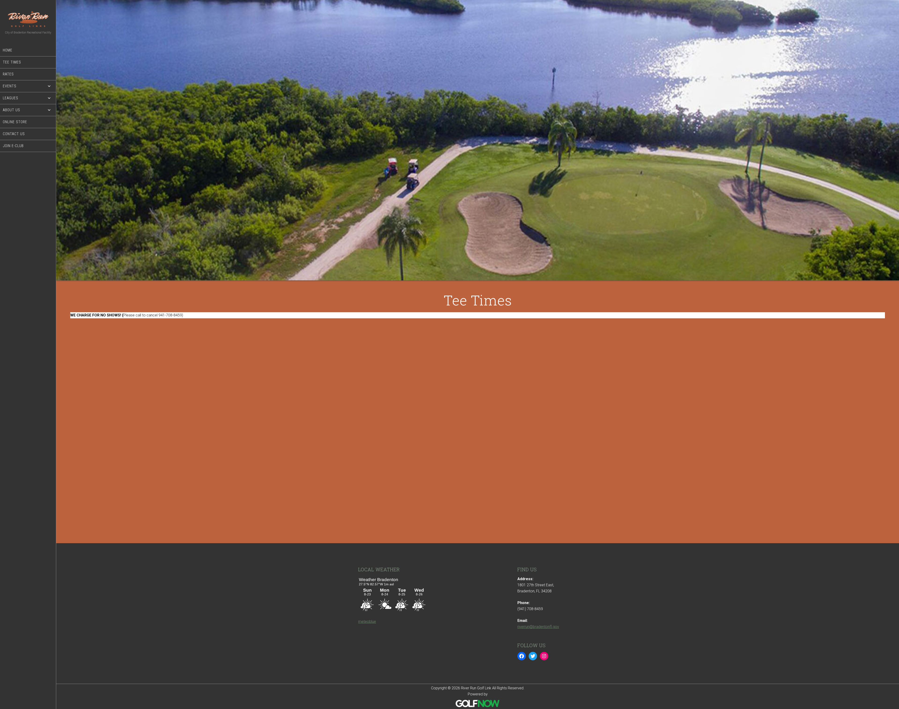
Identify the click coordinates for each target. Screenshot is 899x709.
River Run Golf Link (28, 18)
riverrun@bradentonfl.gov (538, 626)
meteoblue (367, 621)
